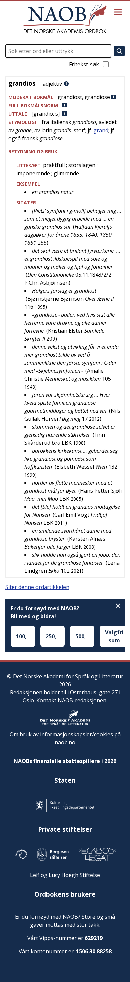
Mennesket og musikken (73, 378)
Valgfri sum (114, 636)
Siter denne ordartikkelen (37, 587)
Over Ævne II (99, 298)
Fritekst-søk (84, 64)
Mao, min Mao (41, 498)
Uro (56, 442)
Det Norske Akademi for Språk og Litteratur (68, 676)
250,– (52, 636)
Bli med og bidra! (33, 616)
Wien (101, 466)
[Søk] (119, 51)
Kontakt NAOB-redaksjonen (71, 700)
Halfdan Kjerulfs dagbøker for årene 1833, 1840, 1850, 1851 (68, 234)
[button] (65, 97)
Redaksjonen (26, 692)
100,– (23, 636)
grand (100, 130)
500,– (82, 636)
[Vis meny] (118, 12)
